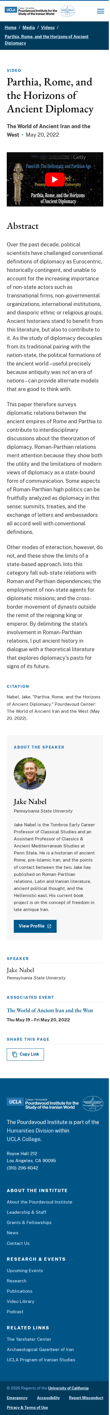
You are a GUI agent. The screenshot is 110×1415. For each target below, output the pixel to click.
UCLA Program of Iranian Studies (41, 1359)
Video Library (20, 1301)
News (12, 1232)
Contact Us (18, 1243)
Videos (48, 27)
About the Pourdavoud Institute (39, 1201)
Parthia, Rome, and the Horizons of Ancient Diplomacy (47, 39)
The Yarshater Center (29, 1339)
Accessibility (48, 1398)
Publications (20, 1291)
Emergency (17, 1398)
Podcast (15, 1311)
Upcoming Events (25, 1270)
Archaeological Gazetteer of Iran (40, 1349)
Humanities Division (30, 1131)
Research (16, 1280)
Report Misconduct (86, 1398)
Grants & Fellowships (29, 1222)
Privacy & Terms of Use (27, 1407)
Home (10, 27)
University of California (68, 1388)
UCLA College (23, 1139)
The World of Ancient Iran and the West (50, 1010)
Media (29, 27)
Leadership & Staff (26, 1212)
